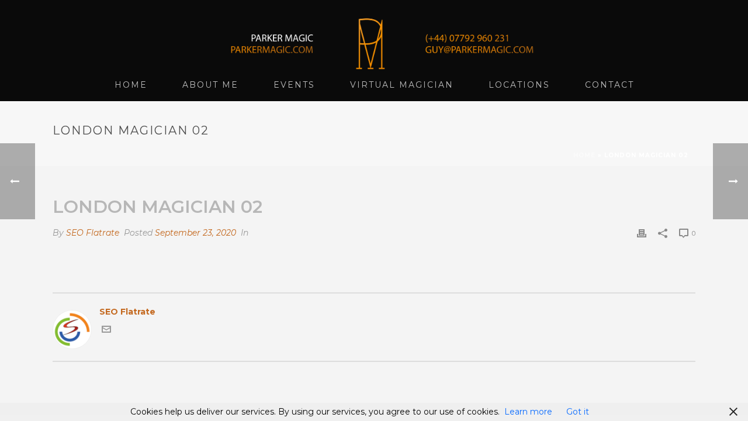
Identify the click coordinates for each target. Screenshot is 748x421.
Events (294, 85)
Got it (577, 411)
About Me (210, 85)
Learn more (528, 411)
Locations (519, 85)
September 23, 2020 (195, 232)
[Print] (641, 233)
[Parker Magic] (374, 35)
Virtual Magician (401, 85)
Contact (609, 85)
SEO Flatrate (92, 232)
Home (131, 85)
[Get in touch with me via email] (106, 331)
